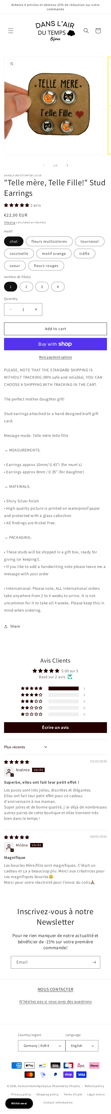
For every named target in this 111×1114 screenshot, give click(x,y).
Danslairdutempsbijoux (34, 1086)
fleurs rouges (46, 265)
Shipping (9, 222)
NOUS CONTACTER (55, 989)
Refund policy (94, 1086)
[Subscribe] (94, 962)
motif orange (54, 253)
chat (14, 241)
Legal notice (96, 1094)
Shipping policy (47, 1094)
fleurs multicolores (49, 241)
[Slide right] (67, 165)
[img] (16, 762)
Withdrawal (19, 1103)
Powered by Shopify (66, 1086)
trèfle (84, 253)
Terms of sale (73, 1094)
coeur (15, 265)
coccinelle (19, 253)
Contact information (57, 1102)
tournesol (90, 241)
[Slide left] (44, 165)
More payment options (55, 357)
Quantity (11, 298)
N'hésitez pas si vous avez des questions (55, 1001)
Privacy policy (21, 1094)
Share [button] (15, 626)
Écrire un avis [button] (55, 727)
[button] (11, 31)
